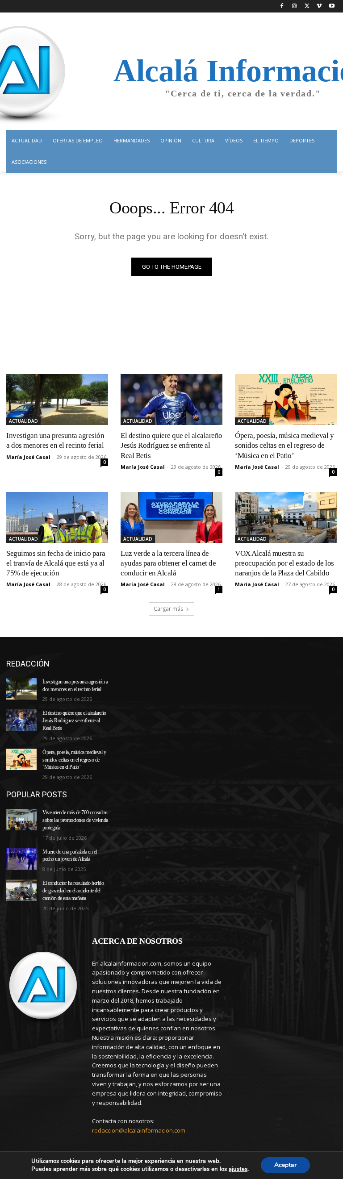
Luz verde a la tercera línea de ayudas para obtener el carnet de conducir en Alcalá (168, 563)
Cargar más (168, 608)
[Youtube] (331, 6)
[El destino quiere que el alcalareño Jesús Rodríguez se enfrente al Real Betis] (171, 399)
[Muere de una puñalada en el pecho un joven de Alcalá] (21, 859)
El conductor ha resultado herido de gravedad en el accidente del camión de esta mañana (73, 890)
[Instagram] (294, 6)
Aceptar (285, 1165)
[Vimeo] (319, 6)
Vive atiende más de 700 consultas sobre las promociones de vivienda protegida (75, 820)
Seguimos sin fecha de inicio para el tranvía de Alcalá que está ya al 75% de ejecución (55, 563)
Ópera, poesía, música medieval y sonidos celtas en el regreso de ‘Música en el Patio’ (284, 445)
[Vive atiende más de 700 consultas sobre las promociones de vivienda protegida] (21, 819)
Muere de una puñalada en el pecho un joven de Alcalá (69, 855)
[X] (307, 6)
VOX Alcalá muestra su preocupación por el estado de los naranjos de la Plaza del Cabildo (284, 563)
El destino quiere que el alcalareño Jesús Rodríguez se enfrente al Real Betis (171, 445)
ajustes (238, 1169)
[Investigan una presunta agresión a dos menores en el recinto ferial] (57, 399)
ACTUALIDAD (23, 421)
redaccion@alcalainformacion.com (138, 1130)
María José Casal (28, 457)
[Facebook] (282, 6)
